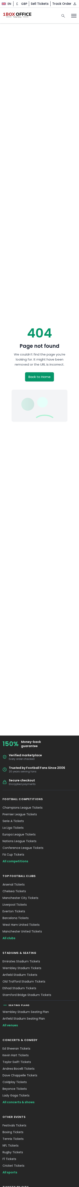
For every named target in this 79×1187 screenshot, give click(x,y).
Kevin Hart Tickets (16, 1055)
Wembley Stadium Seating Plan (26, 1012)
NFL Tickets (11, 1145)
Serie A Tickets (13, 821)
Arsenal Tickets (14, 884)
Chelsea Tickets (14, 891)
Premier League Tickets (20, 814)
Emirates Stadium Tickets (21, 961)
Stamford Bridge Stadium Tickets (27, 995)
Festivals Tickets (14, 1125)
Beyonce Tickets (15, 1089)
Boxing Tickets (13, 1132)
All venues (10, 1025)
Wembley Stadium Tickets (22, 968)
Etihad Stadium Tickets (19, 988)
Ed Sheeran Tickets (16, 1048)
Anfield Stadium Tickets (20, 975)
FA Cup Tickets (13, 854)
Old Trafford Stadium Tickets (24, 981)
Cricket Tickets (13, 1166)
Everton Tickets (14, 911)
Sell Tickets (40, 3)
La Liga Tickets (13, 828)
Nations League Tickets (19, 841)
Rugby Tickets (13, 1152)
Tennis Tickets (13, 1139)
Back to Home (39, 377)
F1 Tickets (9, 1159)
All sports (10, 1172)
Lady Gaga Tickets (16, 1095)
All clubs (9, 938)
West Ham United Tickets (21, 925)
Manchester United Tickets (22, 931)
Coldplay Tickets (15, 1082)
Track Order (61, 3)
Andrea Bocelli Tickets (19, 1069)
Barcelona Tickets (16, 918)
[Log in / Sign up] (74, 3)
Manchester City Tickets (20, 898)
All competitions (15, 861)
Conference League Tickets (23, 848)
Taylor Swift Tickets (17, 1062)
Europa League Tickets (19, 834)
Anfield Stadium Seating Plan (24, 1018)
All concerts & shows (19, 1102)
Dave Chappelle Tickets (20, 1075)
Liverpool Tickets (15, 905)
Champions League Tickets (23, 808)
